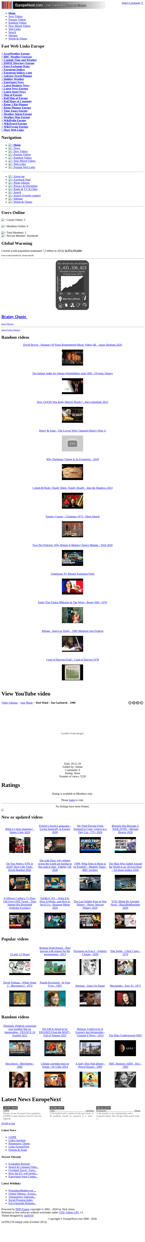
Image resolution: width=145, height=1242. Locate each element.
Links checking (72, 1110)
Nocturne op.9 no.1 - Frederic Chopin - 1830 (90, 953)
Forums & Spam (17, 1149)
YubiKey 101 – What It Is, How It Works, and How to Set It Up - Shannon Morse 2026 (55, 903)
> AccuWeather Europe (15, 53)
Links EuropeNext (18, 1146)
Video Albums (9, 702)
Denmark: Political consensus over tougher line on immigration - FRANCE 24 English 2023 (19, 1030)
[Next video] (138, 703)
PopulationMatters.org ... (22, 1190)
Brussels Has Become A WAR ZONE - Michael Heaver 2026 (125, 829)
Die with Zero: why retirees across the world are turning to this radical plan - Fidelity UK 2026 (55, 865)
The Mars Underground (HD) (125, 1035)
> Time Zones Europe (14, 110)
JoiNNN (29, 1215)
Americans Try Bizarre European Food (72, 573)
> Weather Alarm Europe (16, 114)
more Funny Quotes (10, 330)
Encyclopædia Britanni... (22, 1203)
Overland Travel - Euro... (22, 1170)
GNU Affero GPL (69, 1212)
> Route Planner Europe (16, 107)
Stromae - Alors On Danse (90, 985)
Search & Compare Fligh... (23, 1167)
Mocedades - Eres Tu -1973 (125, 985)
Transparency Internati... (22, 1196)
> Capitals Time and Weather (19, 59)
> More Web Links (12, 129)
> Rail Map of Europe (14, 98)
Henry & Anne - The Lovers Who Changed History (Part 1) (72, 430)
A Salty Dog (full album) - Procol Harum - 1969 (90, 1065)
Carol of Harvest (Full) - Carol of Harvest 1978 (72, 659)
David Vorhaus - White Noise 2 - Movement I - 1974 (19, 984)
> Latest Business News (15, 85)
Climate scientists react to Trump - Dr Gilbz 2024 (55, 1065)
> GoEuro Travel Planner (16, 75)
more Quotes (7, 324)
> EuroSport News (12, 82)
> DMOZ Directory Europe (17, 63)
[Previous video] (134, 703)
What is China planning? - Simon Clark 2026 (19, 831)
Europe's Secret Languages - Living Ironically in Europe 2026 (55, 829)
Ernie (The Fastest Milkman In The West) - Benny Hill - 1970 (72, 602)
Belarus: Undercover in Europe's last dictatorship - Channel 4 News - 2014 (90, 1032)
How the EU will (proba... (23, 1173)
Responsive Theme (118, 1110)
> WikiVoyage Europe (14, 126)
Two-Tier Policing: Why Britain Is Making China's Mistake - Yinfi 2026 (72, 545)
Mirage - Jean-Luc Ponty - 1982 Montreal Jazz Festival (72, 630)
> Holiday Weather (12, 79)
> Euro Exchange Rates (15, 66)
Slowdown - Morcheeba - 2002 (19, 1065)
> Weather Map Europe (15, 117)
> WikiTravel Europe (14, 123)
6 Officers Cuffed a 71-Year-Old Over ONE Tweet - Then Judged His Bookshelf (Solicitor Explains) (19, 903)
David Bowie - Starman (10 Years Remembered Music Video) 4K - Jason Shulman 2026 (72, 344)
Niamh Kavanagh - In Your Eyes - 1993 (55, 984)
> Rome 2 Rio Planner (14, 104)
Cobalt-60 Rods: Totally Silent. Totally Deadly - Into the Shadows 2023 (73, 487)
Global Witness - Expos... (22, 1193)
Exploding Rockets (19, 1163)
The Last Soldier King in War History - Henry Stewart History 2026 (90, 904)
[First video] (130, 703)
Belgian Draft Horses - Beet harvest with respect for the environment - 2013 (55, 951)
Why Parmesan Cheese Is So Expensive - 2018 (72, 459)
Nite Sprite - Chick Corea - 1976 (125, 953)
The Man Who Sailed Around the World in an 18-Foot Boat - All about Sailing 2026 (125, 867)
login (72, 800)
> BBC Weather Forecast (16, 56)
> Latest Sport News (13, 91)
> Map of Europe (11, 94)
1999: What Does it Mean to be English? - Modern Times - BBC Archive (90, 867)
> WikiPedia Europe (13, 120)
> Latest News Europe (14, 88)
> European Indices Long (16, 72)
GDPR (6, 1110)
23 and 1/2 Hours (20, 954)
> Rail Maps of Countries (16, 101)
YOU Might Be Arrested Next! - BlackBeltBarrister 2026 (125, 904)
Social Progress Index (20, 1200)
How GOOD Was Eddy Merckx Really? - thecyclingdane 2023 (72, 402)
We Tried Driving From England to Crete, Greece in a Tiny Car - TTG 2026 (90, 829)
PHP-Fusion (22, 1209)
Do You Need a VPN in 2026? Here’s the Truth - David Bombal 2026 (19, 867)
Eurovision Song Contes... (23, 1176)
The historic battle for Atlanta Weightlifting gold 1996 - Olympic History (72, 373)
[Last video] (142, 703)
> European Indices (13, 69)
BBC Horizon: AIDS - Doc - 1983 (125, 1065)
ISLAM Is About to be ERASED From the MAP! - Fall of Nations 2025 (55, 1032)
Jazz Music (27, 702)
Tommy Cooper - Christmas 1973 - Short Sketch (72, 516)
